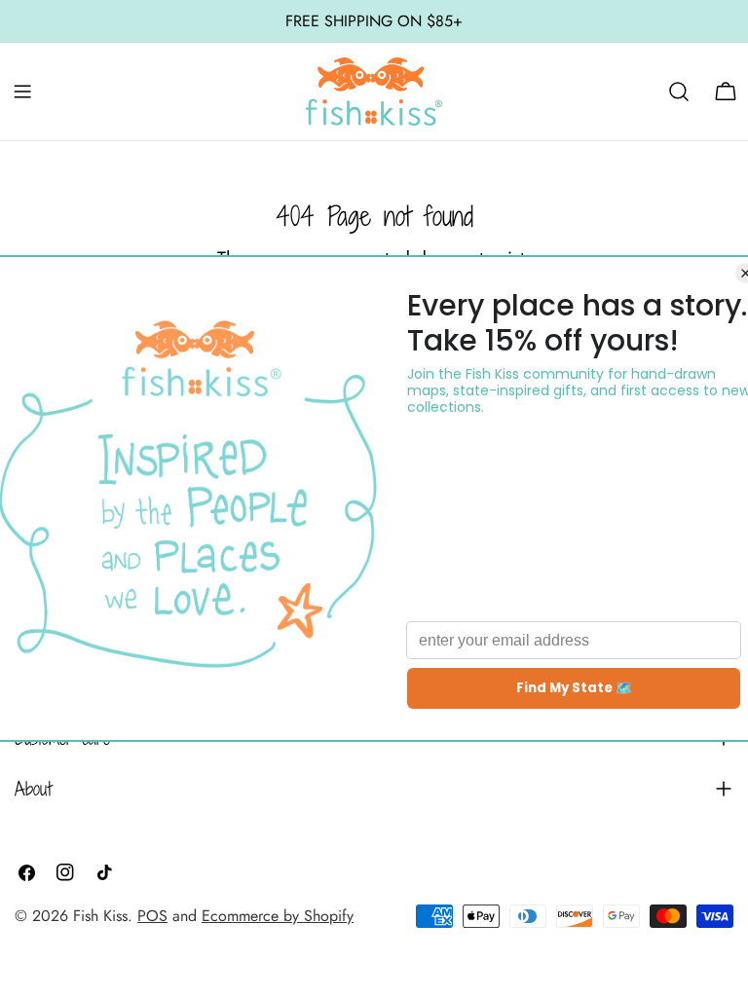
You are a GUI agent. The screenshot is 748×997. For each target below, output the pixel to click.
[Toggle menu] (22, 91)
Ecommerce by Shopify (278, 916)
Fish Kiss (100, 916)
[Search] (678, 91)
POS (152, 916)
